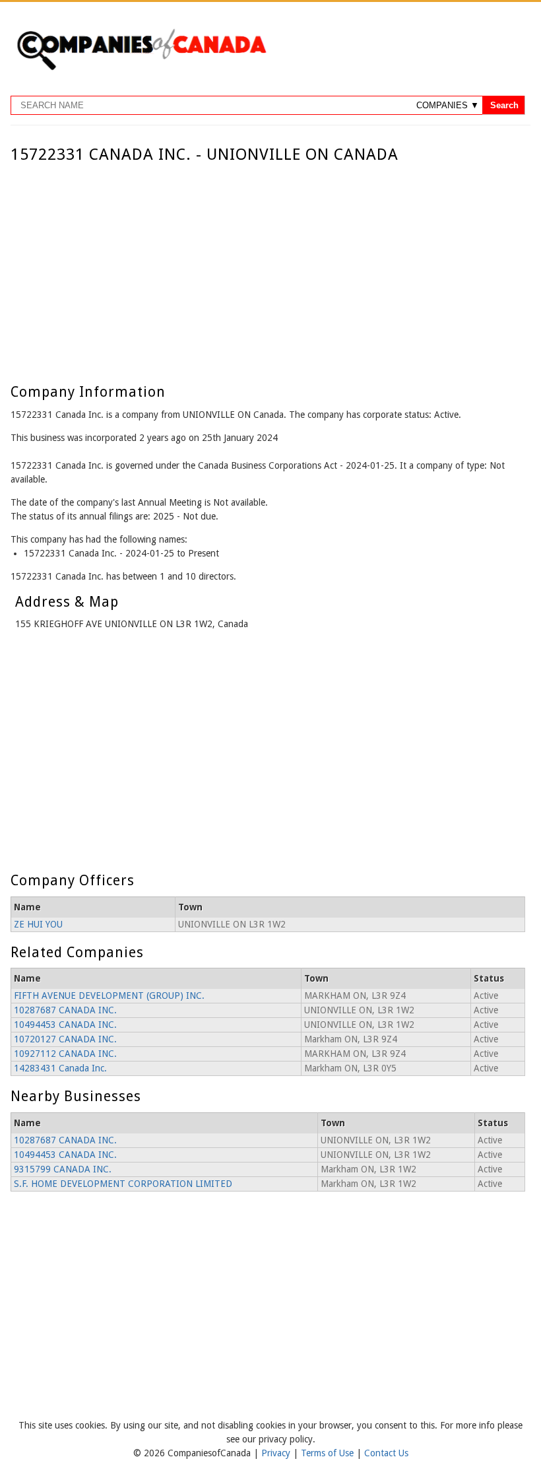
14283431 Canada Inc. (60, 1068)
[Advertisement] (268, 262)
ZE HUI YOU (38, 924)
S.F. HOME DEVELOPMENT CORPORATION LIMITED (123, 1183)
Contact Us (386, 1453)
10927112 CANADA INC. (65, 1053)
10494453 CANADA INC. (65, 1024)
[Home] (141, 68)
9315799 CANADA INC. (62, 1169)
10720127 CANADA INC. (65, 1039)
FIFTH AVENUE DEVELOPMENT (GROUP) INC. (109, 995)
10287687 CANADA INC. (65, 1010)
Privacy (277, 1453)
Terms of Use (328, 1453)
